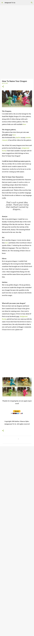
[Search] (32, 3)
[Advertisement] (17, 17)
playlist (18, 137)
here (24, 124)
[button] (3, 87)
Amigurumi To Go (10, 2)
